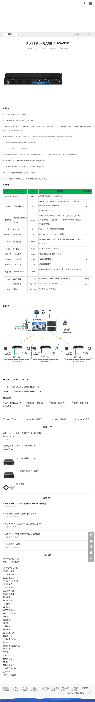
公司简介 (16, 688)
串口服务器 (7, 584)
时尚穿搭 (6, 630)
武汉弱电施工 (8, 578)
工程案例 (85, 688)
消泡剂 (6, 623)
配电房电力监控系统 (11, 646)
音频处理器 (7, 659)
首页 (77, 34)
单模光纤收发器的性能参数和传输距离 (20, 514)
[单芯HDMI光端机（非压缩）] (9, 474)
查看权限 (15, 562)
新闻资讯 (73, 690)
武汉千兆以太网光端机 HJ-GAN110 (24, 387)
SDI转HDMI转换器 (59, 419)
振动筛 (6, 662)
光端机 (90, 34)
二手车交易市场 (9, 668)
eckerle (6, 655)
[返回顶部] (91, 559)
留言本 (15, 690)
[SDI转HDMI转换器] (59, 409)
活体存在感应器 (9, 675)
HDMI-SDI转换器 (82, 419)
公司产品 (44, 690)
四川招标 (6, 607)
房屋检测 (6, 672)
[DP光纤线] (9, 487)
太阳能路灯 (7, 626)
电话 (50, 136)
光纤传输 (20, 160)
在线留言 (6, 688)
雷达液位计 (7, 620)
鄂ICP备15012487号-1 (83, 693)
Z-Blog (71, 693)
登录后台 (6, 562)
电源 (46, 126)
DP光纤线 (20, 484)
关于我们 (26, 688)
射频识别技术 (8, 665)
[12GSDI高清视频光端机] (36, 409)
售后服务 (63, 690)
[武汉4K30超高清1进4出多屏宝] (12, 409)
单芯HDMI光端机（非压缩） (27, 471)
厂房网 (6, 652)
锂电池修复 (7, 600)
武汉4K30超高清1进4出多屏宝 (15, 419)
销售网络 (75, 688)
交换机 (71, 216)
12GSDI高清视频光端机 (36, 419)
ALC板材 (6, 617)
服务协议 (36, 688)
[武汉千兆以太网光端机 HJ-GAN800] (11, 3)
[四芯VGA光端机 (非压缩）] (9, 461)
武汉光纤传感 (8, 575)
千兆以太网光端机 (21, 379)
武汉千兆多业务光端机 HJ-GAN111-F (25, 391)
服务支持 (45, 688)
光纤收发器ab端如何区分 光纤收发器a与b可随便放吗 (26, 504)
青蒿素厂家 (7, 636)
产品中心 (83, 34)
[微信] (91, 541)
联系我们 (6, 690)
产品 (15, 126)
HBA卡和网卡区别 (12, 544)
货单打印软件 (8, 594)
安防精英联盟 (8, 591)
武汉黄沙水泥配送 (10, 581)
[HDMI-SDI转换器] (82, 409)
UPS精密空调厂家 (10, 568)
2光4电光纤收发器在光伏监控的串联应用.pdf (23, 524)
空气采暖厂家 (8, 633)
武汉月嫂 (6, 649)
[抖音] (91, 547)
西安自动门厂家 (9, 613)
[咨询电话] (91, 535)
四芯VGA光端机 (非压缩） (26, 458)
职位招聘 (65, 688)
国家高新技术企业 (10, 610)
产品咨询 (55, 688)
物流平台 (6, 643)
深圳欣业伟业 (8, 571)
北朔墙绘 (6, 604)
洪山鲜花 (6, 597)
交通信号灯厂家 (9, 639)
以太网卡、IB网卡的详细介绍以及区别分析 (22, 534)
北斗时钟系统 (8, 588)
